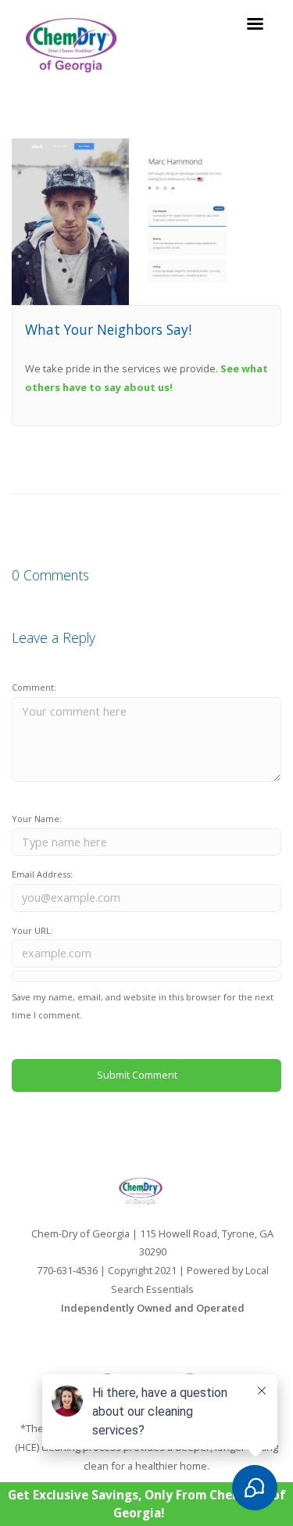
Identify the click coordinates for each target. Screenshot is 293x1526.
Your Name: (37, 818)
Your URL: (32, 930)
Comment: (34, 687)
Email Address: (42, 874)
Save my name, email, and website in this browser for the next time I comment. (142, 1006)
